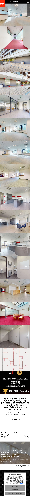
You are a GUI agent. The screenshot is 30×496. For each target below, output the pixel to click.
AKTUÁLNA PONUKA (14, 1)
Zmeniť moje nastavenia (15, 493)
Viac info (21, 483)
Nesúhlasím (15, 489)
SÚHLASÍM (15, 486)
